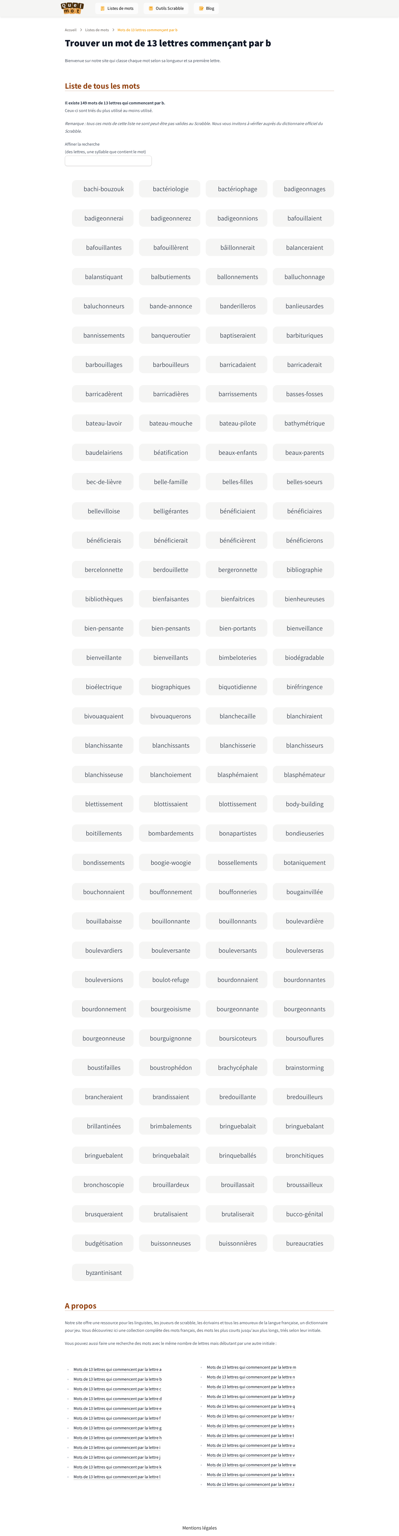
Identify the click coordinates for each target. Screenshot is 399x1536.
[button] (116, 8)
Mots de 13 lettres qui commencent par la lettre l (117, 1477)
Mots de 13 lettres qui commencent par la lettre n (251, 1377)
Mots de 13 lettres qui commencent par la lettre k (118, 1467)
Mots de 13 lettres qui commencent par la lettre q (251, 1406)
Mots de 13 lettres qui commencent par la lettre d (118, 1398)
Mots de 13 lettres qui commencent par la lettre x (250, 1474)
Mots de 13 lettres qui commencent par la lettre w (251, 1465)
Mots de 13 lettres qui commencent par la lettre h (118, 1438)
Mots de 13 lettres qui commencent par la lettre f (117, 1418)
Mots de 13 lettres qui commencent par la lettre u (251, 1445)
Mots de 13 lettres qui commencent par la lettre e (118, 1408)
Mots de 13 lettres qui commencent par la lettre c (117, 1389)
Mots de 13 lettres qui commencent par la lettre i (117, 1447)
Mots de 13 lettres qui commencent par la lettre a (118, 1369)
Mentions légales (199, 1528)
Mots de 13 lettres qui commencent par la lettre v (251, 1455)
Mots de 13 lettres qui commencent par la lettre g (118, 1428)
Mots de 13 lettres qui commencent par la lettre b (118, 1379)
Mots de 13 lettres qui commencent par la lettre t (250, 1435)
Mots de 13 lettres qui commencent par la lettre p (251, 1396)
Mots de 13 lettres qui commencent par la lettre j (117, 1457)
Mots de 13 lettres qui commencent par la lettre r (250, 1416)
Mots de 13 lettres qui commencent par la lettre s (250, 1426)
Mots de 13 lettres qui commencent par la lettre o (251, 1387)
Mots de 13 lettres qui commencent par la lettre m (251, 1367)
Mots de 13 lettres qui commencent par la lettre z (250, 1484)
